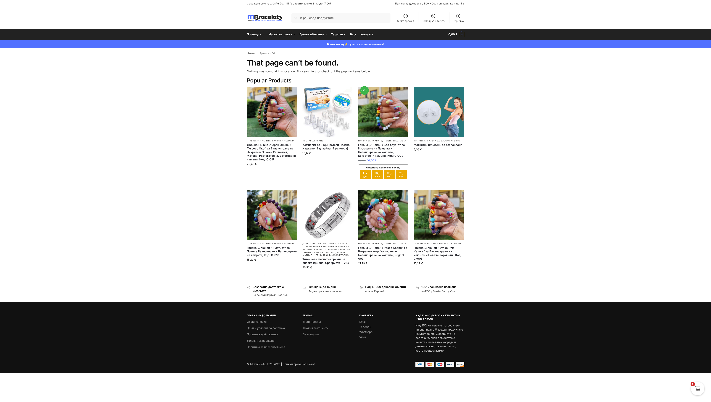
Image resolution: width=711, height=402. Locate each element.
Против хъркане (312, 140)
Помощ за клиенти (433, 21)
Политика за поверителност (266, 347)
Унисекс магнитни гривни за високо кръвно (325, 253)
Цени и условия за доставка (266, 328)
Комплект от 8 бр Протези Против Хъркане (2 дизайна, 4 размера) (326, 146)
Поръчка (458, 21)
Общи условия (257, 321)
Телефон (365, 327)
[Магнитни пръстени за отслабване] (439, 112)
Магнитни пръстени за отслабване (438, 145)
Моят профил (405, 21)
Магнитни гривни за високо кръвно (437, 140)
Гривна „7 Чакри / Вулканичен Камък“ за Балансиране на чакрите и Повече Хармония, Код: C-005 (438, 253)
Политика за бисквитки (262, 334)
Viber (362, 337)
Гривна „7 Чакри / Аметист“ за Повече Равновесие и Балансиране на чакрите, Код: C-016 (272, 251)
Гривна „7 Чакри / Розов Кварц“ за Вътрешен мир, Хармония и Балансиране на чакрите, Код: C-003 (382, 253)
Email (362, 321)
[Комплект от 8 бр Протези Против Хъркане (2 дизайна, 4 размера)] (327, 112)
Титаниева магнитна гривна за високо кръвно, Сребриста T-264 (325, 261)
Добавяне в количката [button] (272, 171)
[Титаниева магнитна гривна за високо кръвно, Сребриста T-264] (327, 215)
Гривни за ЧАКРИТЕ (259, 140)
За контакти (311, 334)
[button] (456, 34)
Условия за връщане (261, 340)
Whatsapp (366, 332)
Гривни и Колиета (283, 140)
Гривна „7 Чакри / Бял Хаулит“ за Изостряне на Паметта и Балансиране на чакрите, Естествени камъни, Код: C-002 (381, 150)
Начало (251, 53)
